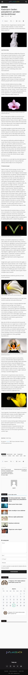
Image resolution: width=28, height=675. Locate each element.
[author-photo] (14, 486)
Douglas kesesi (19, 454)
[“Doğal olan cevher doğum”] (4, 531)
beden (15, 454)
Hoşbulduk (6, 671)
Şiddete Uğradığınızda (13, 671)
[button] (2, 2)
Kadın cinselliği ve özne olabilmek (16, 510)
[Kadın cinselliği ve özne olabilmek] (4, 512)
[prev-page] (2, 536)
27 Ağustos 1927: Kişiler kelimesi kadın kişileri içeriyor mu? (16, 613)
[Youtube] (21, 666)
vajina (25, 455)
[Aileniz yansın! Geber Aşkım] (4, 506)
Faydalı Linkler (21, 671)
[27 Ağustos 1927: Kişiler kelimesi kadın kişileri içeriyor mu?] (4, 582)
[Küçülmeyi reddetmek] (4, 524)
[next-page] (4, 536)
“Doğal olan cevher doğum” (15, 529)
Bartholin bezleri (9, 454)
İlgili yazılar (4, 494)
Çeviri (2, 16)
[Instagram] (10, 666)
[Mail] (14, 666)
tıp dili (21, 455)
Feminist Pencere (9, 4)
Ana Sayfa (3, 4)
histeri (14, 455)
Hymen (17, 455)
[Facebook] (7, 666)
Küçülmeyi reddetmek (13, 523)
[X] (17, 666)
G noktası (9, 455)
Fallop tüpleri (4, 455)
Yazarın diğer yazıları (12, 494)
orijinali (8, 441)
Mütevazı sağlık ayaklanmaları (16, 516)
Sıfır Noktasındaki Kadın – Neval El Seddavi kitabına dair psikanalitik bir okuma (17, 499)
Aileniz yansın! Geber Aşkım (15, 504)
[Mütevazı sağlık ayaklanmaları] (4, 518)
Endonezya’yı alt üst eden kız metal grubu (20, 470)
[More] (23, 21)
